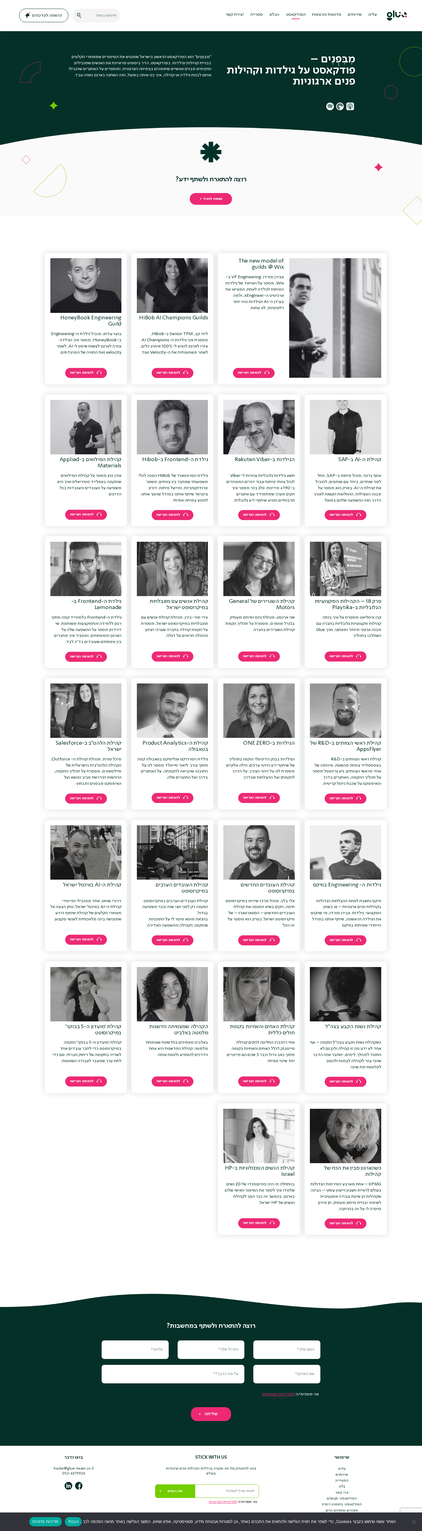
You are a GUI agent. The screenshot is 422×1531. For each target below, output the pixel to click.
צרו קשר (341, 1493)
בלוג (342, 1486)
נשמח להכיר (212, 199)
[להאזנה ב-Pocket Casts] (340, 106)
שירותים (355, 14)
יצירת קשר (235, 14)
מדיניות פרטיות (45, 1521)
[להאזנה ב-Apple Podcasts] (350, 106)
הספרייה (341, 1481)
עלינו (372, 14)
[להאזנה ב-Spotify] (330, 106)
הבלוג (274, 14)
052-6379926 (73, 1473)
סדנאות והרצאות (326, 14)
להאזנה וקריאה (249, 373)
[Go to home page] (397, 16)
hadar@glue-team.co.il (73, 1468)
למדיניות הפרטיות (279, 1394)
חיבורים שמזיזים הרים (342, 1510)
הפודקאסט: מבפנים (342, 1498)
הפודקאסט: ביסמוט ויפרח (342, 1504)
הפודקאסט (296, 14)
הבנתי (73, 1521)
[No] (414, 1522)
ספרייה (256, 14)
